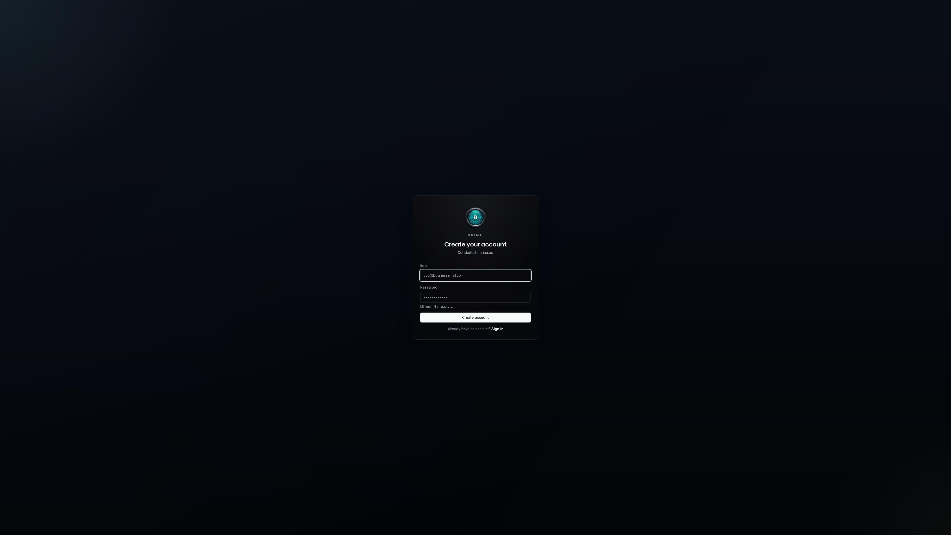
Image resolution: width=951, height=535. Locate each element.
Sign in (497, 329)
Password (428, 287)
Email (424, 265)
